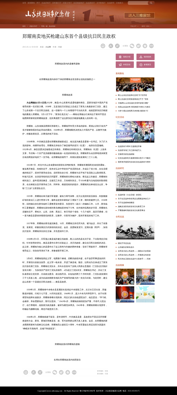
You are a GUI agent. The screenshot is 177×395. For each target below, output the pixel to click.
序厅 (38, 3)
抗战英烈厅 (90, 3)
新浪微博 (138, 46)
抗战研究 (110, 3)
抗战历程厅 (46, 3)
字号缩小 (111, 46)
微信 (132, 46)
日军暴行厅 (56, 3)
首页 (24, 3)
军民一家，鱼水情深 (48, 26)
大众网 (48, 47)
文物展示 (119, 3)
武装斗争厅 (67, 3)
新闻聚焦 (31, 3)
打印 (103, 46)
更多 (151, 46)
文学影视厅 (101, 3)
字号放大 (117, 46)
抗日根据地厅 (78, 3)
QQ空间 (145, 46)
